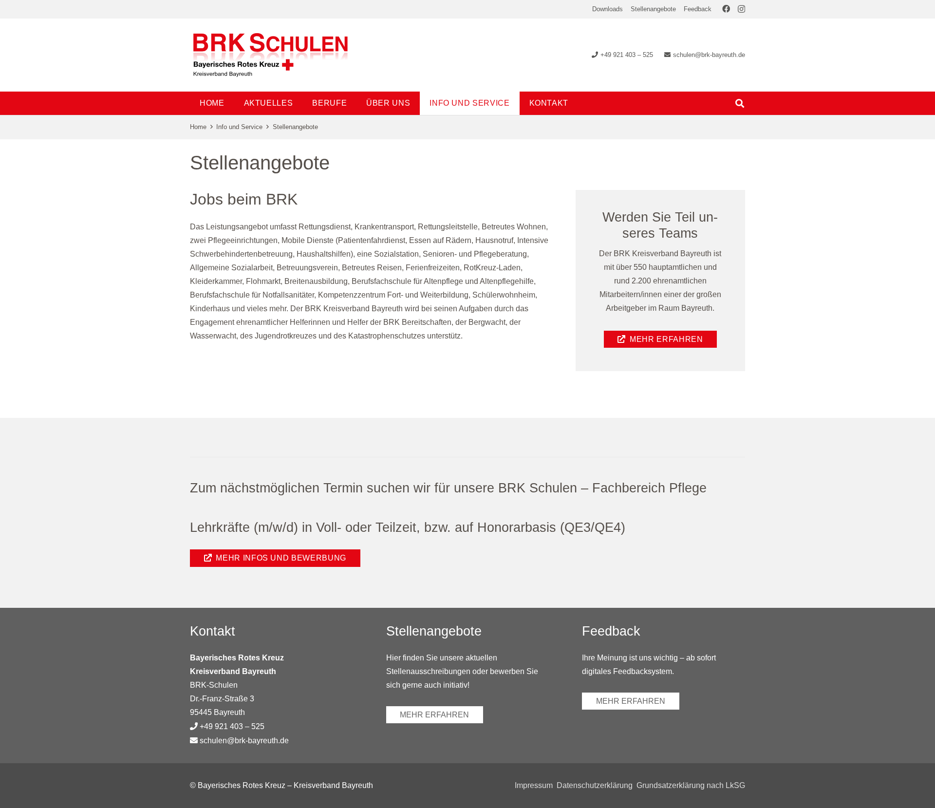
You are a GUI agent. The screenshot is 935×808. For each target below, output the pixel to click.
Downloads (607, 9)
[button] (354, 103)
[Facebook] (726, 9)
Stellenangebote (653, 9)
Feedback (697, 9)
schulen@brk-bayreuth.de (244, 740)
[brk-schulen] (270, 55)
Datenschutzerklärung (595, 785)
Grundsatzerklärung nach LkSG (690, 785)
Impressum (534, 785)
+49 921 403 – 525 (232, 726)
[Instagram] (741, 9)
